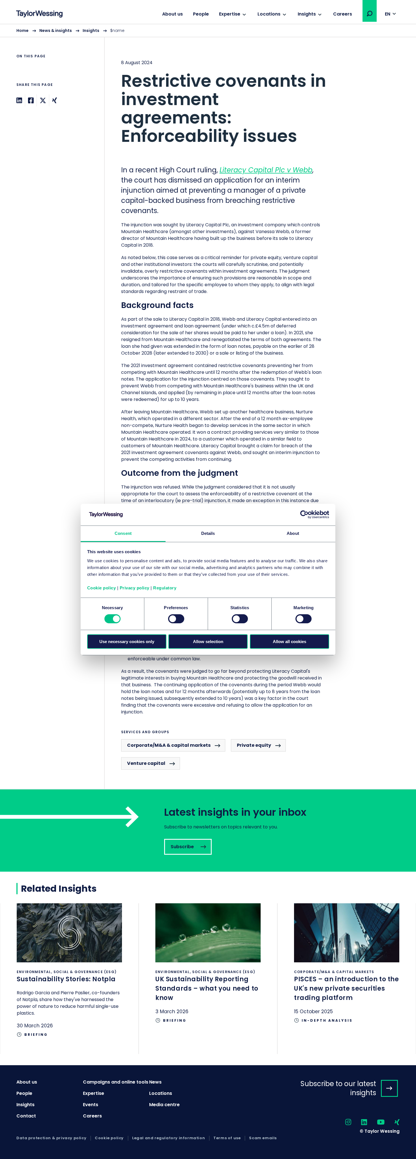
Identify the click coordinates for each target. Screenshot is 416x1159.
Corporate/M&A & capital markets (169, 745)
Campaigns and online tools (115, 1082)
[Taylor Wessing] (39, 14)
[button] (369, 13)
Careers (342, 14)
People (201, 14)
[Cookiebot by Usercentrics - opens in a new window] (304, 514)
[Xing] (54, 100)
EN (387, 14)
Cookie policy (101, 587)
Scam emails (263, 1138)
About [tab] (293, 533)
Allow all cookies (289, 641)
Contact (26, 1116)
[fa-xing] (392, 1122)
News (155, 1082)
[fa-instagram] (343, 1122)
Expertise (229, 14)
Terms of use (227, 1138)
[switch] (176, 618)
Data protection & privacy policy (51, 1138)
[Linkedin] (19, 100)
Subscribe (208, 830)
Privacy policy (134, 587)
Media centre (164, 1104)
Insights (307, 14)
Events (90, 1104)
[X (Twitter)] (43, 100)
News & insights (55, 30)
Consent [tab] (123, 533)
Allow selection (208, 641)
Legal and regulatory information (168, 1138)
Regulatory (164, 587)
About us (172, 14)
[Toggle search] (369, 13)
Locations (269, 14)
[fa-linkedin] (359, 1122)
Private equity (254, 745)
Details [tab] (208, 533)
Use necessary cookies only (126, 641)
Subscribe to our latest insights (338, 1088)
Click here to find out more (69, 978)
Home (22, 30)
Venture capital (146, 763)
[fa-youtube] (376, 1122)
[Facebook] (31, 100)
